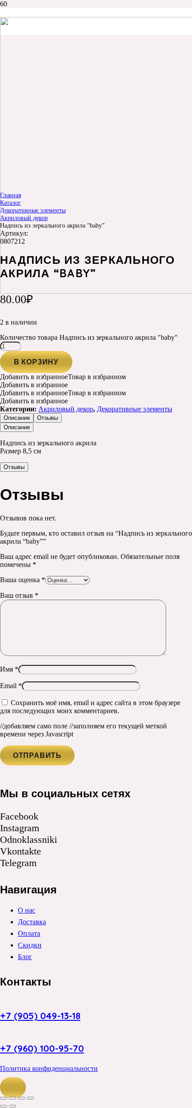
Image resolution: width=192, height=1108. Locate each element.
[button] (13, 1087)
